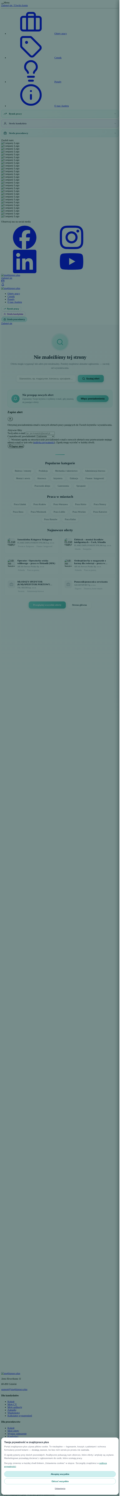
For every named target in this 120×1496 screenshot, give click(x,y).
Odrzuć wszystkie (58, 1481)
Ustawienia (59, 1488)
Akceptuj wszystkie (59, 1474)
